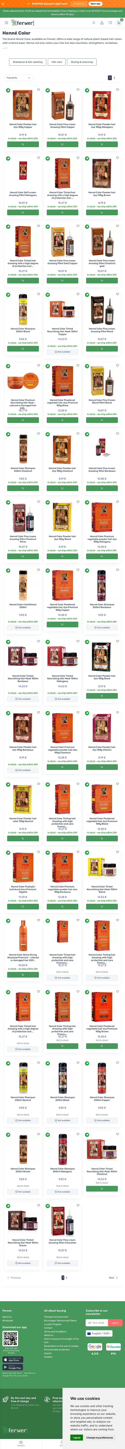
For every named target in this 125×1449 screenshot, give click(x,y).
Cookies (48, 1357)
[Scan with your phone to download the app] (11, 1338)
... (3, 47)
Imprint (47, 1353)
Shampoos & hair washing (27, 62)
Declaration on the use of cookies (61, 1346)
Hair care (57, 62)
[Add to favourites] (38, 89)
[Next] (118, 77)
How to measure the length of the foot (61, 1341)
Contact (48, 1328)
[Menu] (6, 23)
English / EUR (100, 1333)
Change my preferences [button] (99, 1437)
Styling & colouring (82, 62)
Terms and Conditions (55, 1331)
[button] (12, 1359)
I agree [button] (76, 1437)
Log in (115, 1322)
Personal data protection (57, 1349)
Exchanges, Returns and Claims (60, 1320)
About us (7, 1316)
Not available (64, 352)
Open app (95, 3)
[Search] (93, 22)
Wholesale (7, 1320)
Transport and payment (56, 1316)
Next (111, 1277)
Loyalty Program (52, 1324)
